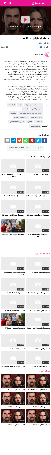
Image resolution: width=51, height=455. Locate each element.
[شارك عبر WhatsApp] (26, 142)
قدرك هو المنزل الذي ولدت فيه (30, 113)
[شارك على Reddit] (19, 142)
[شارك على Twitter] (38, 142)
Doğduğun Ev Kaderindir (34, 105)
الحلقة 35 (12, 105)
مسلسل (13, 113)
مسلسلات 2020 (36, 117)
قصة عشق (39, 54)
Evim (20, 105)
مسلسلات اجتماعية (20, 117)
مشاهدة (38, 121)
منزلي (30, 121)
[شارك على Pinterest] (32, 142)
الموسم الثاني (37, 109)
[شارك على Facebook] (44, 142)
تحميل (25, 109)
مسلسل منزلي (35, 126)
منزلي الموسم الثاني (17, 121)
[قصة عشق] (47, 56)
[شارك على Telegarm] (13, 142)
